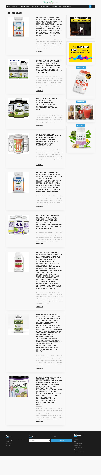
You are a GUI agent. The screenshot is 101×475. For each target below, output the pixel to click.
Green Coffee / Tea (67, 6)
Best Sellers (15, 6)
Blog (75, 441)
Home (8, 6)
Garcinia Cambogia (45, 6)
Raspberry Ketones (56, 6)
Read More (39, 52)
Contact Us (8, 443)
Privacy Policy (9, 445)
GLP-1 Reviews (35, 6)
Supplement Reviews (24, 6)
